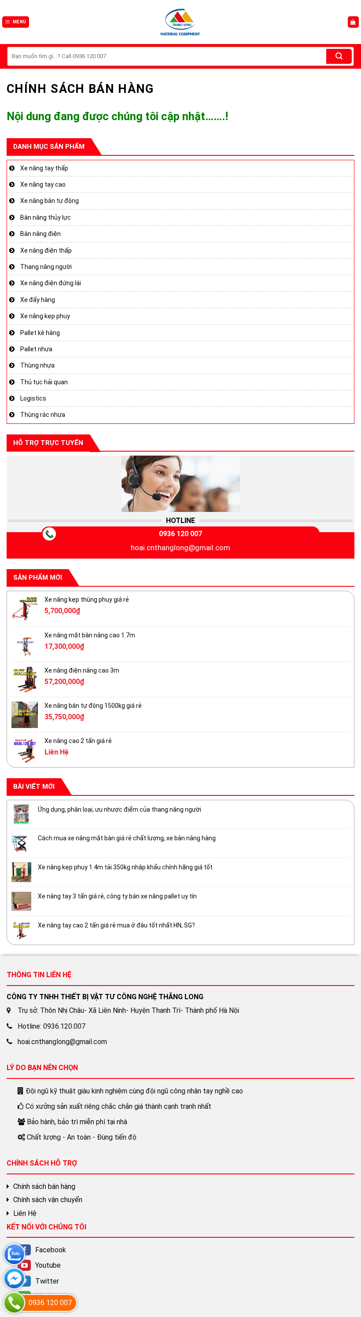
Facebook (50, 1250)
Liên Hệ (25, 1213)
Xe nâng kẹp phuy (45, 316)
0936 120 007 (180, 534)
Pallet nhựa (36, 349)
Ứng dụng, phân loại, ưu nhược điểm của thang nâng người (119, 809)
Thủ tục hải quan (44, 382)
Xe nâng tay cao (43, 184)
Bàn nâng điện (40, 234)
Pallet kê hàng (40, 332)
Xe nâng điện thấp (46, 250)
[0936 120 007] (14, 1303)
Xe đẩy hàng (37, 299)
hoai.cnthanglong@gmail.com (180, 548)
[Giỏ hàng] (353, 22)
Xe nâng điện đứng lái (50, 283)
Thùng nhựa (37, 365)
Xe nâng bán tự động (49, 201)
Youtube (48, 1265)
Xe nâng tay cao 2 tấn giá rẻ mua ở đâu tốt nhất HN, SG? (116, 925)
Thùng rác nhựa (42, 415)
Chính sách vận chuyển (47, 1200)
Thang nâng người (46, 266)
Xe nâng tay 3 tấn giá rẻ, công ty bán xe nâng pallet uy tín (117, 896)
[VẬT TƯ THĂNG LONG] (180, 22)
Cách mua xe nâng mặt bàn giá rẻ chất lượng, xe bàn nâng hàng (127, 838)
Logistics (33, 398)
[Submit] (339, 56)
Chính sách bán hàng (44, 1186)
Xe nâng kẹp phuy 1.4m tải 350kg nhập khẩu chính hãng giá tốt (125, 867)
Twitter (47, 1281)
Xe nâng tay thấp (44, 168)
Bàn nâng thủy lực (45, 217)
